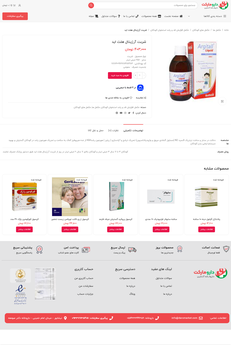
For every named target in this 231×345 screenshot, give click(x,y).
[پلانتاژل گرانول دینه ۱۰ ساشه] (206, 196)
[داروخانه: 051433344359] (157, 318)
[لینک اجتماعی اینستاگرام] (125, 113)
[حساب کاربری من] (19, 5)
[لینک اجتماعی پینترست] (117, 113)
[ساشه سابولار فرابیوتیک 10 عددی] (161, 196)
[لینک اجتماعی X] (129, 113)
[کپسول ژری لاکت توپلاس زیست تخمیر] (70, 196)
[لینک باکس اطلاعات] (208, 250)
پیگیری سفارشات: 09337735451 (90, 318)
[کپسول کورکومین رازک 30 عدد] (24, 196)
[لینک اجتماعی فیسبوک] (133, 113)
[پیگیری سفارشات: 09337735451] (111, 318)
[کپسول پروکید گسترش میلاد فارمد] (115, 196)
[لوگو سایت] (215, 5)
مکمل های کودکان (200, 30)
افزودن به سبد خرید (120, 75)
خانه (226, 30)
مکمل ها (217, 30)
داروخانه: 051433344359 (140, 318)
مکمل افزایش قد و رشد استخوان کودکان (169, 30)
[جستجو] (91, 5)
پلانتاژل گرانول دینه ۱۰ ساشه (206, 219)
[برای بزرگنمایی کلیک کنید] (222, 101)
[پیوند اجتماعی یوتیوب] (121, 113)
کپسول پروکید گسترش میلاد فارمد (115, 219)
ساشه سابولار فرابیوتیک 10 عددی (161, 219)
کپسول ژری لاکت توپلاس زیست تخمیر (70, 219)
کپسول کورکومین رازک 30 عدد (24, 219)
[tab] (133, 129)
